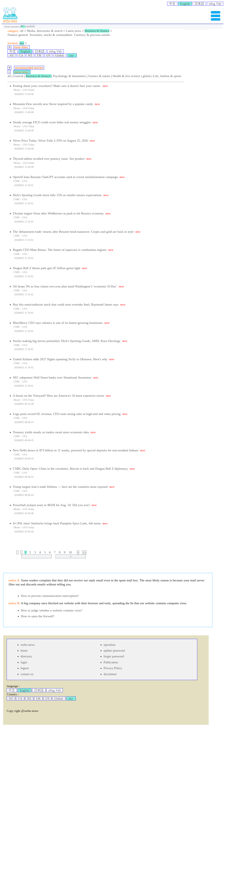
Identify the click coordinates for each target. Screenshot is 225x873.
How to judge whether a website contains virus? (51, 610)
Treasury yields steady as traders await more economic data (51, 432)
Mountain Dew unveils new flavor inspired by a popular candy (53, 104)
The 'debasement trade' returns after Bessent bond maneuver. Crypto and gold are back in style (73, 231)
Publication (111, 662)
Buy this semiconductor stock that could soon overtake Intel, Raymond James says (65, 304)
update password (114, 650)
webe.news (28, 644)
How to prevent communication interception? (50, 596)
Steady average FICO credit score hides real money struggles (52, 122)
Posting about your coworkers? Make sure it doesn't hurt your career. (57, 86)
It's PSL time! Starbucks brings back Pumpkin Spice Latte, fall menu (57, 523)
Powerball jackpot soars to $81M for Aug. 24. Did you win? (51, 505)
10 (70, 552)
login (24, 662)
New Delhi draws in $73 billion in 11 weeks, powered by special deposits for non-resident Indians (75, 450)
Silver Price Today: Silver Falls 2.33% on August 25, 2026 (50, 140)
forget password (114, 656)
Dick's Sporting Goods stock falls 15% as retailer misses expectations (57, 195)
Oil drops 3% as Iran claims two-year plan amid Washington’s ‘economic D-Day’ (65, 286)
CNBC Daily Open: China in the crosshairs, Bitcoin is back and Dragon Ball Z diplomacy (70, 468)
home (8, 27)
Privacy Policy (113, 668)
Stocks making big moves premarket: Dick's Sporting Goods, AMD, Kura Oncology (66, 341)
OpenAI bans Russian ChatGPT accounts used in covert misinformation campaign (65, 177)
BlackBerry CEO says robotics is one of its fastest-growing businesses (58, 323)
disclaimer (110, 674)
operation (15, 27)
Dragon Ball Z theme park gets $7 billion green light (46, 268)
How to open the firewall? (37, 616)
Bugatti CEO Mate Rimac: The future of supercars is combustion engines (60, 250)
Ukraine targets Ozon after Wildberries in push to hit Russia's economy (58, 213)
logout (25, 668)
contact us (27, 674)
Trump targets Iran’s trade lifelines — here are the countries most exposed (60, 486)
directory (26, 656)
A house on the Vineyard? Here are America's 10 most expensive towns (58, 395)
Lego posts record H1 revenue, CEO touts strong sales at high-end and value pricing (67, 414)
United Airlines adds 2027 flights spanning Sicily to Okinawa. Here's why (60, 359)
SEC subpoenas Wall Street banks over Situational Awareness (52, 377)
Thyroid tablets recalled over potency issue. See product (49, 158)
